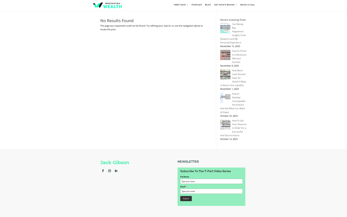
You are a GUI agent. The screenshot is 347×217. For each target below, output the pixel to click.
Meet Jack (180, 5)
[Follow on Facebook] (103, 170)
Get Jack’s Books (224, 5)
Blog (208, 5)
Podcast (197, 5)
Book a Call (247, 5)
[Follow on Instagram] (109, 170)
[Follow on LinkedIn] (116, 170)
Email (183, 186)
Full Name (184, 177)
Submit (186, 198)
